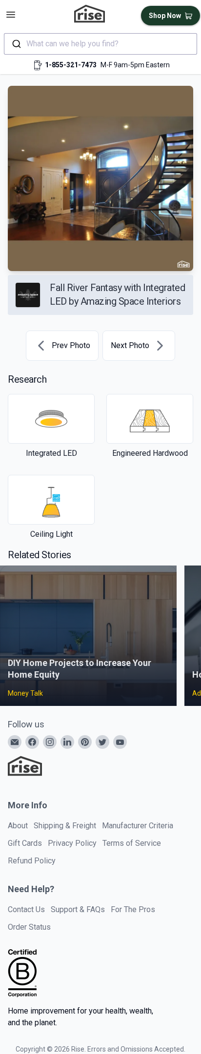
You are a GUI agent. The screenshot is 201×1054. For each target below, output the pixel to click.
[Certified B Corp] (22, 973)
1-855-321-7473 (71, 65)
